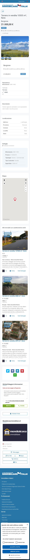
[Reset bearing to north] (26, 190)
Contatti (4, 493)
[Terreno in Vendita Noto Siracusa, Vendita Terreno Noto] (15, 37)
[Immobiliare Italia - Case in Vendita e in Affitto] (15, 5)
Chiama (21, 405)
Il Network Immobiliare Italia (8, 484)
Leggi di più (5, 535)
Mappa (22, 455)
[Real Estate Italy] (2, 1)
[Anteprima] (6, 270)
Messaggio (16, 452)
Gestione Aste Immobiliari (8, 504)
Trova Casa (4, 520)
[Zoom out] (26, 188)
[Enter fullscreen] (26, 180)
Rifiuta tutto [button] (15, 551)
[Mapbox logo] (6, 219)
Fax (16, 462)
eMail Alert (4, 517)
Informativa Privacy (6, 489)
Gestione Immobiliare (7, 502)
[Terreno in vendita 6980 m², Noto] (15, 285)
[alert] (15, 541)
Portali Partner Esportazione (8, 506)
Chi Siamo (4, 481)
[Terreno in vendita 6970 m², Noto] (15, 330)
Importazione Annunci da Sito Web (10, 509)
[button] (3, 538)
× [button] (27, 524)
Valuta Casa (5, 522)
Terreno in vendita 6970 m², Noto (13, 341)
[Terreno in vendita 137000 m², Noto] (15, 240)
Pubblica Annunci (6, 499)
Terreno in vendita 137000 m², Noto (14, 251)
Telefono (15, 459)
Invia (9, 405)
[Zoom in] (26, 186)
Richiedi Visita (16, 413)
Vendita (4, 27)
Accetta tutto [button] (15, 547)
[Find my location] (26, 183)
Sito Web (9, 455)
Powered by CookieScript (15, 557)
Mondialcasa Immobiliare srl (12, 421)
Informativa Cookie (6, 491)
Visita (13, 271)
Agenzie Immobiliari (6, 515)
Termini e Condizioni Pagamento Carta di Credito (13, 486)
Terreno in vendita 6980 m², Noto (13, 296)
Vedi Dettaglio (22, 271)
